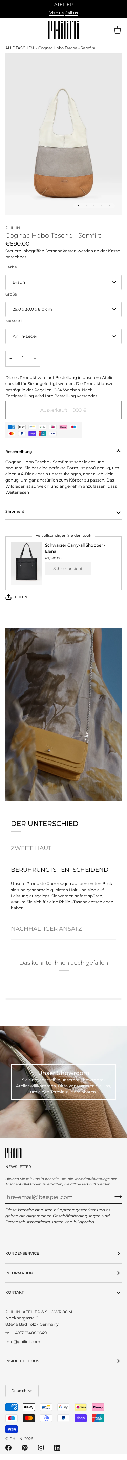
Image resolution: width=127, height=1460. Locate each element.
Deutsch (18, 1390)
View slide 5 (109, 205)
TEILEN (20, 597)
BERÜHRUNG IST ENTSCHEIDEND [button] (59, 869)
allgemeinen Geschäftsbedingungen (63, 1215)
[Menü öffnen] (15, 30)
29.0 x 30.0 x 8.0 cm (32, 309)
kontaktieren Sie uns (89, 1085)
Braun (19, 282)
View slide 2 (86, 205)
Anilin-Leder (25, 336)
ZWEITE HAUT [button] (31, 848)
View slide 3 (93, 205)
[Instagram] (41, 1448)
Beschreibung (18, 451)
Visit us (56, 12)
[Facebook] (8, 1448)
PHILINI (16, 1438)
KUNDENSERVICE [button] (22, 1253)
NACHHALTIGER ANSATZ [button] (46, 928)
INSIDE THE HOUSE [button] (23, 1361)
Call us (71, 12)
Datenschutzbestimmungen (34, 1221)
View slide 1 (78, 205)
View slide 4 (101, 205)
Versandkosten (62, 250)
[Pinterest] (25, 1448)
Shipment (14, 511)
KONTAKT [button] (14, 1292)
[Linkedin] (57, 1448)
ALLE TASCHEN (19, 47)
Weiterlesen (17, 492)
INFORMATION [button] (19, 1273)
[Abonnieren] (116, 1196)
